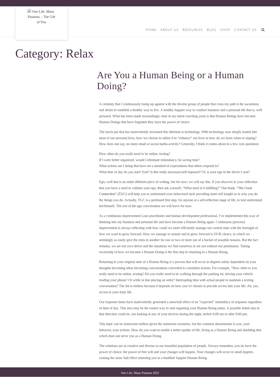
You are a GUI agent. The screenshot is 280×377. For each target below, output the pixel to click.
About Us (169, 30)
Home (150, 30)
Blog (211, 30)
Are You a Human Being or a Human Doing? (170, 80)
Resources (192, 30)
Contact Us (245, 30)
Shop (225, 30)
